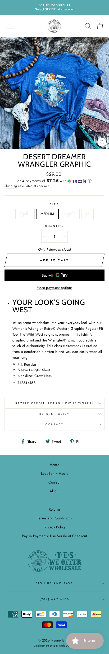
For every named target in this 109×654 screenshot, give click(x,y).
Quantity (54, 226)
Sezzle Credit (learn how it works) (54, 403)
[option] (54, 7)
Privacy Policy (54, 527)
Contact (54, 424)
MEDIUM (47, 213)
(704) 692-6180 (54, 599)
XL (87, 213)
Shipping (10, 186)
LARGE (70, 213)
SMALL (25, 213)
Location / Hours (54, 473)
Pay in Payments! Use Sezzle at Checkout (54, 535)
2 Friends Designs (64, 646)
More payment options (54, 287)
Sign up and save (54, 583)
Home (54, 464)
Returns (54, 509)
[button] (54, 180)
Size (54, 204)
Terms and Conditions (54, 518)
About (54, 491)
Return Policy (54, 414)
